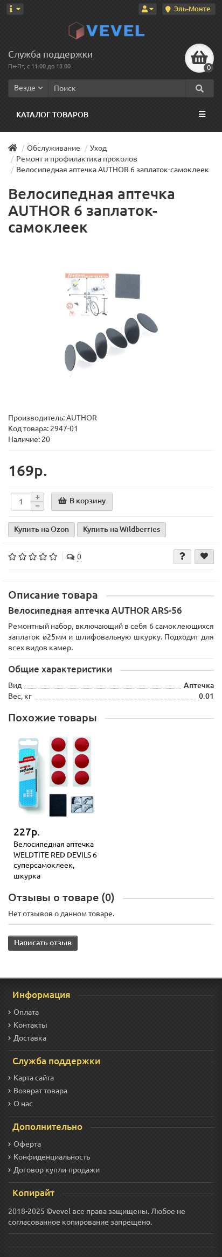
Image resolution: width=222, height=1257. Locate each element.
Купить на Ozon (41, 529)
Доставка (29, 1038)
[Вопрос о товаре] (182, 556)
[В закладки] (204, 556)
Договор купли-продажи (56, 1169)
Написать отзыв (43, 942)
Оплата (26, 1012)
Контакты (30, 1025)
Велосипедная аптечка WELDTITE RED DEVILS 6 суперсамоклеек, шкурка (55, 860)
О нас (23, 1103)
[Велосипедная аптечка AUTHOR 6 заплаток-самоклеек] (111, 324)
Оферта (27, 1144)
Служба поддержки (50, 54)
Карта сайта (33, 1077)
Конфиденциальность (51, 1157)
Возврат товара (40, 1090)
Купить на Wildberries (121, 529)
